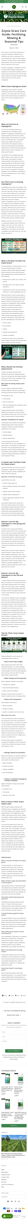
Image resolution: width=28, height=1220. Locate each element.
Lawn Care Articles (15, 26)
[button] (22, 7)
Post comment (14, 1051)
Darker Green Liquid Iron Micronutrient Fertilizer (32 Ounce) (18, 1090)
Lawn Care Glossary (7, 1184)
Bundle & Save (5, 1174)
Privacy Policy (13, 1057)
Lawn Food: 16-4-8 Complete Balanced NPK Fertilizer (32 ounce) (7, 1089)
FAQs (2, 1170)
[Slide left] (2, 1)
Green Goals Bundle (11, 830)
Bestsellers (4, 1172)
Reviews (3, 1182)
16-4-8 (21, 867)
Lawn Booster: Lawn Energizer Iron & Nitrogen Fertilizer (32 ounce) (7, 1115)
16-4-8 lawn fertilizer (20, 924)
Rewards (4, 1179)
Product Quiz (5, 1177)
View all (14, 1125)
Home (8, 26)
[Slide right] (25, 1)
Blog (2, 1187)
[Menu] (2, 7)
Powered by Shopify (14, 1217)
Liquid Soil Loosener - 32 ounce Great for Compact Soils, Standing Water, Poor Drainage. (20, 1115)
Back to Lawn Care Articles (15, 1002)
